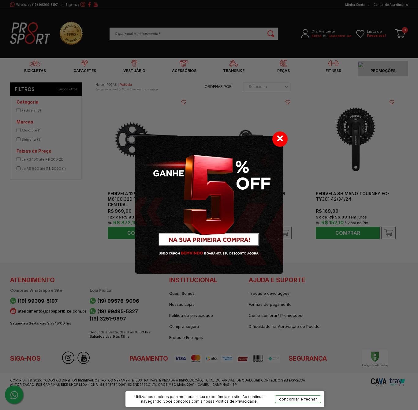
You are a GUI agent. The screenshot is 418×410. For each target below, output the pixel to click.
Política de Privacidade (236, 401)
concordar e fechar (298, 399)
